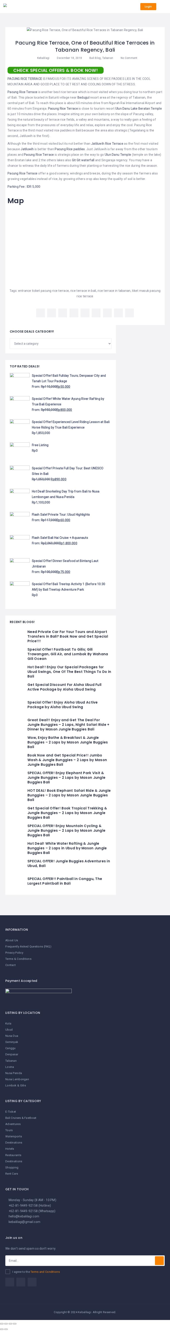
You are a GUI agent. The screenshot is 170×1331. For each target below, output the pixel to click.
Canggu (10, 1048)
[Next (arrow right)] (6, 1329)
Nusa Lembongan (17, 1079)
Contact (10, 965)
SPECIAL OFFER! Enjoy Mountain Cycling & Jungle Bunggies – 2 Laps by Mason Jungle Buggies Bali (66, 830)
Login (148, 6)
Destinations (13, 1142)
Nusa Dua (11, 1035)
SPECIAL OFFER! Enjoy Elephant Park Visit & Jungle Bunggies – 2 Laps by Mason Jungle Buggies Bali (66, 777)
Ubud (9, 1029)
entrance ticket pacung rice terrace (43, 290)
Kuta (8, 1023)
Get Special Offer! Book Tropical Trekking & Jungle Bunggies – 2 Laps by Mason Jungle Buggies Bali (67, 813)
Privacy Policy (14, 952)
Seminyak (11, 1042)
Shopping (11, 1167)
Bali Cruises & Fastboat (20, 1117)
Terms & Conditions (18, 958)
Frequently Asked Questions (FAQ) (28, 946)
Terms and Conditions (45, 1271)
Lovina (9, 1067)
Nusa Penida (13, 1073)
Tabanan (107, 58)
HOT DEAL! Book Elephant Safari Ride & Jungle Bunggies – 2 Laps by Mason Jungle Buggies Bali (69, 795)
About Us (11, 940)
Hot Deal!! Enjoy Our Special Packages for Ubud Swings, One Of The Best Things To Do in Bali (69, 672)
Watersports (13, 1136)
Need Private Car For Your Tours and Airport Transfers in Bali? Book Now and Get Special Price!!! (67, 636)
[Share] (6, 1323)
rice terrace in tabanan (114, 290)
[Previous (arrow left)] (2, 1329)
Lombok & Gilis (15, 1085)
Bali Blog (95, 58)
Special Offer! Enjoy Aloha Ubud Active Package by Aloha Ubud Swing (62, 704)
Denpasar (11, 1054)
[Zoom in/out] (14, 1323)
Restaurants (13, 1155)
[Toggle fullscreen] (10, 1323)
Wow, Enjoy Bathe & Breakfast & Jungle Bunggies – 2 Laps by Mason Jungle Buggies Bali (67, 742)
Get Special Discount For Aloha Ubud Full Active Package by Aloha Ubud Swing (64, 687)
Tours (9, 1130)
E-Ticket (10, 1111)
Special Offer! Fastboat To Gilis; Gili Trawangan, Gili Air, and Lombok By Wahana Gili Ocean (67, 654)
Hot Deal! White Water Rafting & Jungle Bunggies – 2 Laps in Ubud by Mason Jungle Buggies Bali (67, 848)
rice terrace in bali (83, 290)
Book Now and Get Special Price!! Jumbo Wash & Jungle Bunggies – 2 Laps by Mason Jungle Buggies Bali (67, 760)
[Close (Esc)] (2, 1323)
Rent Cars (11, 1173)
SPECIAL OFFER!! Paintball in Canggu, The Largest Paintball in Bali (64, 881)
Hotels (9, 1148)
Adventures (13, 1124)
